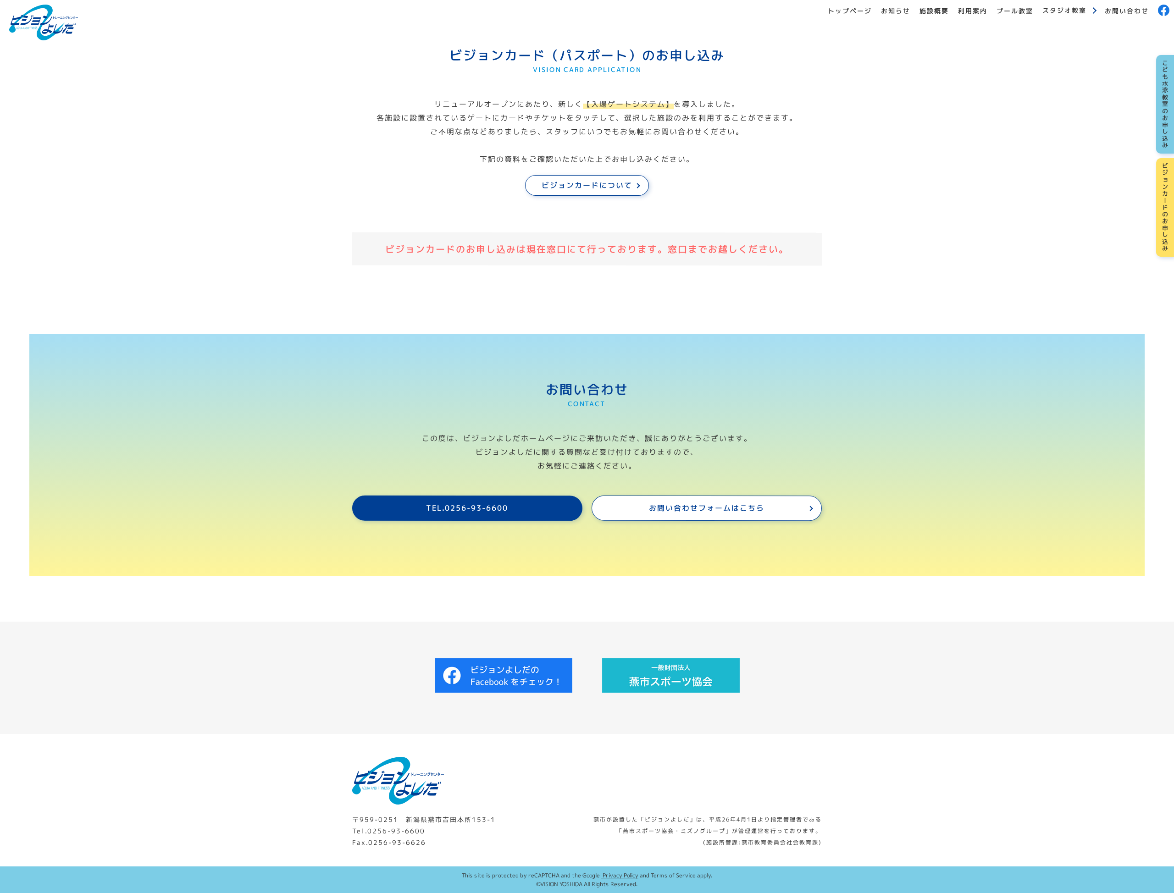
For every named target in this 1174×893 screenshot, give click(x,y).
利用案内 (972, 10)
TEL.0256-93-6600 (467, 508)
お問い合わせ (1127, 10)
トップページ (850, 10)
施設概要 (934, 10)
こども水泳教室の (1165, 104)
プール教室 (1015, 10)
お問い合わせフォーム (706, 508)
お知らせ (895, 10)
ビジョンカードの (1165, 207)
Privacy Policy (619, 875)
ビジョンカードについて (587, 185)
